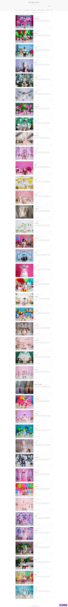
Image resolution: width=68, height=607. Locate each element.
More (46, 12)
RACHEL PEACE (34, 2)
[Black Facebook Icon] (32, 605)
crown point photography (34, 12)
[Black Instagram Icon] (36, 605)
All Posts (17, 12)
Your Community (27, 12)
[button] (51, 12)
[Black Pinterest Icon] (34, 605)
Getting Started (21, 12)
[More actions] (50, 16)
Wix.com (39, 606)
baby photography (41, 12)
